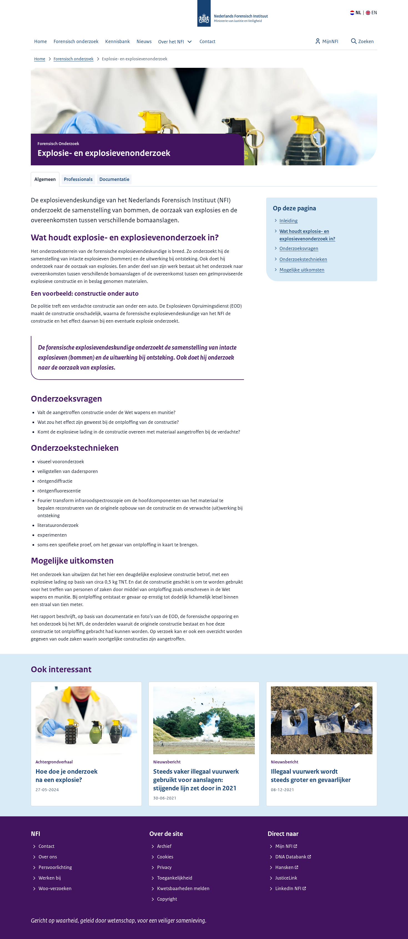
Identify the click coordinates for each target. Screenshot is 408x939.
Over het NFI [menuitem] (171, 42)
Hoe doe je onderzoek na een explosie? (66, 776)
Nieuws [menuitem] (144, 41)
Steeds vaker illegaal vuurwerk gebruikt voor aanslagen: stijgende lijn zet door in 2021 (196, 780)
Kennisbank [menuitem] (117, 41)
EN (374, 12)
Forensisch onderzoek (74, 58)
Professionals (78, 179)
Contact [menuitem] (207, 41)
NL (358, 12)
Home (39, 58)
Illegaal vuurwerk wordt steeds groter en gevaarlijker (311, 776)
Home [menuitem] (40, 41)
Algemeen (45, 179)
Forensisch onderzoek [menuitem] (76, 41)
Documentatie (114, 179)
